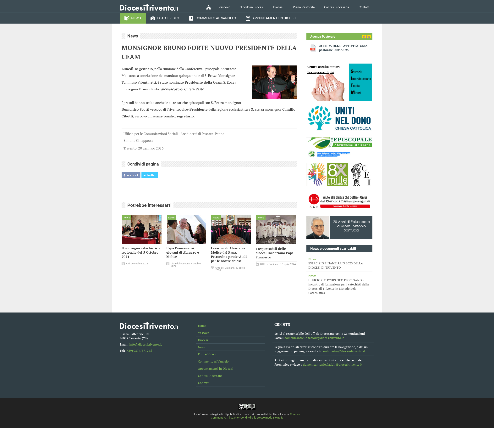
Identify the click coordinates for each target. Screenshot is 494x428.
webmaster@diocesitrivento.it (344, 351)
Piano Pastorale (304, 7)
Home (202, 326)
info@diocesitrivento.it (145, 344)
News (136, 18)
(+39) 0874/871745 (139, 350)
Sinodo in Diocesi (252, 7)
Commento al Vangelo (215, 18)
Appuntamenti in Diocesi (274, 18)
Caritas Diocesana (336, 7)
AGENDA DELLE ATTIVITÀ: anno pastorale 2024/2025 (343, 48)
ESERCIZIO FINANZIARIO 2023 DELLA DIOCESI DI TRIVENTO (335, 263)
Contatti (364, 7)
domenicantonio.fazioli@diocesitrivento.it (314, 338)
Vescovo (224, 7)
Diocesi (278, 7)
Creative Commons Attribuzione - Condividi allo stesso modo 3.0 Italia (255, 416)
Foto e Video (168, 18)
